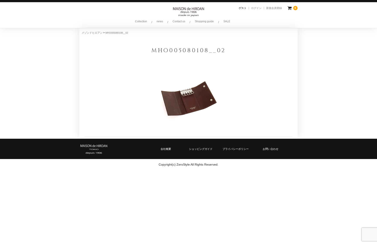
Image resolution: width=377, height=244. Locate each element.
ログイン (256, 8)
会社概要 (166, 149)
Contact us (179, 21)
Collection (141, 21)
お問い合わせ (270, 149)
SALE (226, 21)
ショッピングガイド (200, 149)
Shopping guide (204, 21)
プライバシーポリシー (236, 149)
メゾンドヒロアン (92, 32)
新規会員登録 (274, 8)
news (160, 21)
